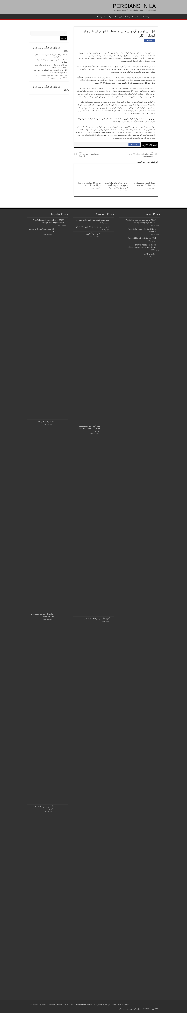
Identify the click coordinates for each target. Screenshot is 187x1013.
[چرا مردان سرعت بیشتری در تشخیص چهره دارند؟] (61, 708)
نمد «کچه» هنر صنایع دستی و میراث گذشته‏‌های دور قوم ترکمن (88, 428)
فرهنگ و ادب (102, 17)
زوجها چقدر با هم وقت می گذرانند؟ (89, 154)
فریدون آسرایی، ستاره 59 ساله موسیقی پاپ (141, 154)
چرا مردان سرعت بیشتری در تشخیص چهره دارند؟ (42, 615)
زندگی (128, 17)
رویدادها (147, 17)
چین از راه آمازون (93, 233)
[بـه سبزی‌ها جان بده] (61, 515)
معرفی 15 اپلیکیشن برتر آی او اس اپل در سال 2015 (89, 184)
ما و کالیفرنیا (137, 17)
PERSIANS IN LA (134, 6)
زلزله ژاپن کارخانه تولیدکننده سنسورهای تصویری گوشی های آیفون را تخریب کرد (116, 185)
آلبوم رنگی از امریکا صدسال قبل (96, 618)
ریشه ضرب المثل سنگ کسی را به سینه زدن (92, 220)
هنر (111, 17)
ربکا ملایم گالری (149, 254)
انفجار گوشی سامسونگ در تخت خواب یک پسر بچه (144, 184)
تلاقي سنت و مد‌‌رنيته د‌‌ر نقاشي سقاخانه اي (93, 227)
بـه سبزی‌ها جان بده (46, 421)
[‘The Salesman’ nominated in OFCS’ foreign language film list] (66, 220)
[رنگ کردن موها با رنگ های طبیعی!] (61, 900)
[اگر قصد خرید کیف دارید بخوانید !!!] (61, 323)
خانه (154, 16)
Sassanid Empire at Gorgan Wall (142, 238)
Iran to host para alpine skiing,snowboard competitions (142, 246)
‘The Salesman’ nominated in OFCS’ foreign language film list (140, 221)
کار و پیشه (119, 17)
